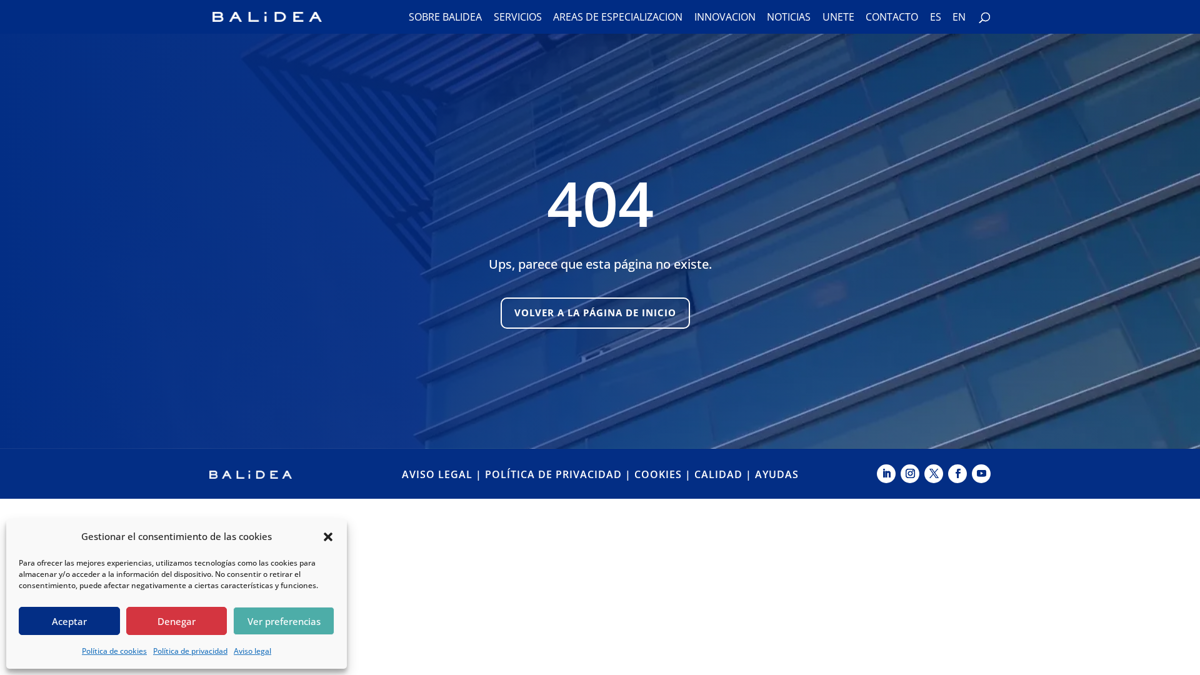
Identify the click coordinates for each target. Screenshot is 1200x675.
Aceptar (69, 621)
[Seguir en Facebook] (957, 473)
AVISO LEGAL (437, 474)
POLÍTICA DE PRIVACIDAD (553, 474)
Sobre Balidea (445, 18)
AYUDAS (777, 474)
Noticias (789, 18)
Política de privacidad (190, 651)
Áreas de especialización (617, 18)
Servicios (518, 18)
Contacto (892, 18)
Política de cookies (114, 651)
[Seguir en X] (933, 473)
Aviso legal (252, 651)
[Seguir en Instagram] (910, 473)
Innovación (725, 18)
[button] (328, 537)
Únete (838, 18)
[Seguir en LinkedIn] (886, 473)
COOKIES (658, 474)
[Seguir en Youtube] (981, 473)
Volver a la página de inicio (595, 312)
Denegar (177, 621)
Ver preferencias (284, 621)
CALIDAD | (724, 474)
